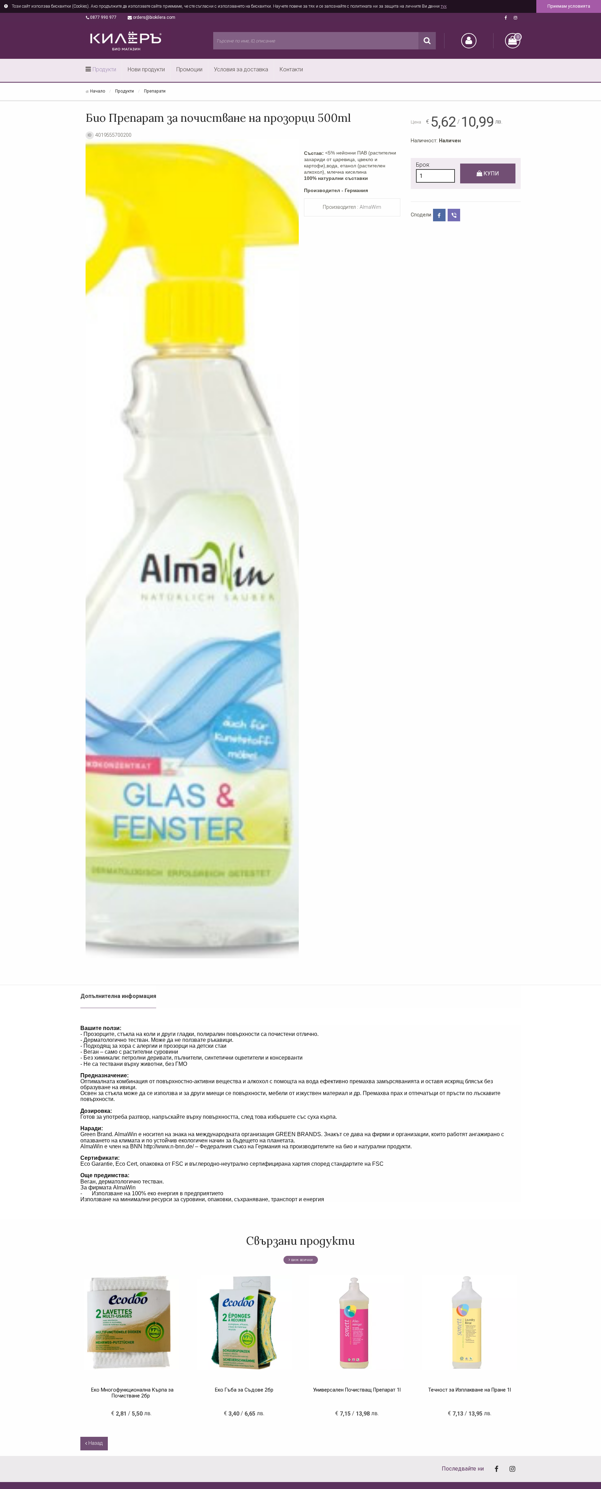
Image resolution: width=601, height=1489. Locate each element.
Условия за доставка (241, 69)
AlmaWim (370, 207)
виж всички (301, 1260)
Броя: (423, 164)
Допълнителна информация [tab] (118, 996)
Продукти (104, 69)
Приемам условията (568, 6)
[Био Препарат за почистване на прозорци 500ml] (192, 551)
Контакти (291, 69)
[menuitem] (101, 70)
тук (444, 6)
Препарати (155, 91)
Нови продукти (146, 69)
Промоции (189, 69)
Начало (97, 91)
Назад (95, 1443)
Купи (490, 173)
